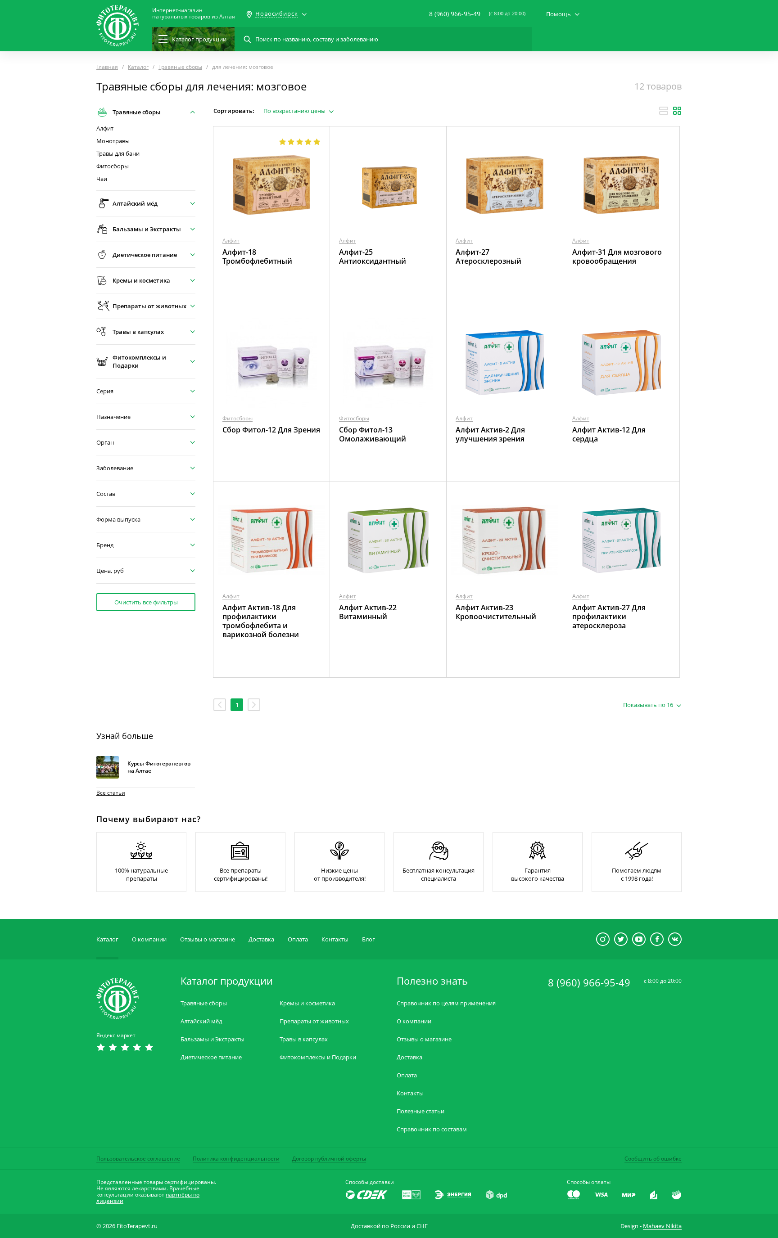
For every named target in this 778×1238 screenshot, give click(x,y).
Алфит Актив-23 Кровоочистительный (496, 612)
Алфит (104, 128)
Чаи (101, 179)
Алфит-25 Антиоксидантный (372, 256)
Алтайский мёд (201, 1021)
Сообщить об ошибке (653, 1158)
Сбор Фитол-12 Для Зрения (271, 430)
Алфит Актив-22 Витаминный (368, 612)
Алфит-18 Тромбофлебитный (257, 256)
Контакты (334, 939)
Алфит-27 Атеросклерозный (488, 256)
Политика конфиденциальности (236, 1158)
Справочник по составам (432, 1129)
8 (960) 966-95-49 (454, 13)
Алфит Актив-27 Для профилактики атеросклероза (609, 616)
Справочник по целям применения (446, 1003)
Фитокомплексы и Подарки (318, 1057)
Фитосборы (112, 166)
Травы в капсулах (304, 1039)
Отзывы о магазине (207, 939)
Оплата (298, 939)
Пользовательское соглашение (138, 1158)
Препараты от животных (314, 1021)
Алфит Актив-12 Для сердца (609, 434)
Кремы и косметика (307, 1003)
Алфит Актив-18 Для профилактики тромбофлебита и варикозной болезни (260, 621)
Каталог (107, 939)
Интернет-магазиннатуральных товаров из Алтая (193, 13)
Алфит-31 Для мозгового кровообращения (617, 256)
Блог (368, 939)
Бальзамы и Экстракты (212, 1039)
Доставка (261, 939)
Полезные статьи (420, 1111)
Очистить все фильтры (146, 602)
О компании (149, 939)
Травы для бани (118, 154)
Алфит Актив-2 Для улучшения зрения (490, 434)
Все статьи (110, 793)
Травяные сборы (204, 1003)
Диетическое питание (211, 1057)
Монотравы (113, 141)
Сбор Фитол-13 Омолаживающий (372, 434)
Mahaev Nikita (662, 1226)
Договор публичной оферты (329, 1158)
